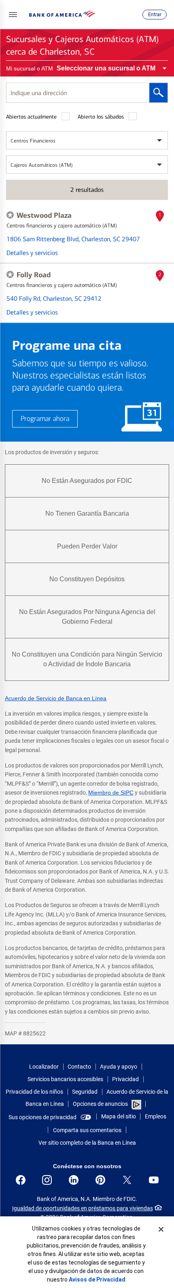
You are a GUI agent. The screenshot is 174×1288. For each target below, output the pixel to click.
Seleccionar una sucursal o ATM (106, 68)
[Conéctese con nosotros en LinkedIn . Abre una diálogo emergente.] (74, 1180)
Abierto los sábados (101, 116)
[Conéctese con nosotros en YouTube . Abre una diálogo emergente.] (154, 1180)
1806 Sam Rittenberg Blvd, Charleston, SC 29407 (73, 239)
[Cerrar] (161, 1229)
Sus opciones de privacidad (42, 1117)
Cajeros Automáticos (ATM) (42, 165)
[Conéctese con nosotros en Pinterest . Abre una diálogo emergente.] (100, 1180)
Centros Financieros (33, 141)
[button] (13, 14)
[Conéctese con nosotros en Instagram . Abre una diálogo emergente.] (47, 1180)
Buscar (158, 92)
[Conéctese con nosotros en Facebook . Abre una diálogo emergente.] (20, 1180)
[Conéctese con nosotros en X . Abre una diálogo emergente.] (127, 1180)
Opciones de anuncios (101, 1104)
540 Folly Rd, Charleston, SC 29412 (54, 298)
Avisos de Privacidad (97, 1279)
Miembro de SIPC (111, 792)
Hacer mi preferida (10, 215)
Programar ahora (45, 418)
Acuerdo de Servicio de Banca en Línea (55, 698)
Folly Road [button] (34, 274)
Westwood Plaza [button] (44, 215)
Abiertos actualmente (31, 116)
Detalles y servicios (32, 253)
